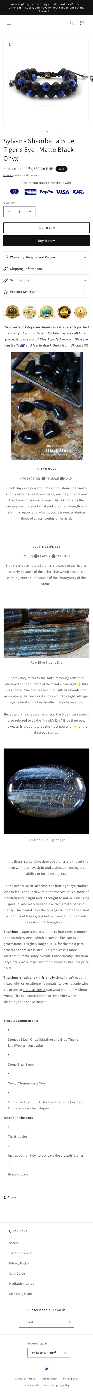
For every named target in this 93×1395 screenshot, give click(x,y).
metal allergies (34, 989)
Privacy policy (70, 1378)
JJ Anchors (30, 1378)
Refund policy (50, 1378)
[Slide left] (37, 131)
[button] (9, 23)
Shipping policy (60, 1385)
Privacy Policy (19, 1263)
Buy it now (46, 240)
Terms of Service (21, 1253)
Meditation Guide (21, 1284)
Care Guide (17, 1273)
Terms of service (37, 1385)
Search (14, 1243)
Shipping (8, 174)
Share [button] (12, 1197)
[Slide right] (56, 131)
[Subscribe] (69, 1322)
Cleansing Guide (21, 1294)
